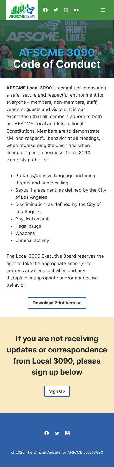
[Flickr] (76, 10)
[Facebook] (45, 10)
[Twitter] (55, 10)
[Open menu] (103, 10)
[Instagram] (66, 10)
